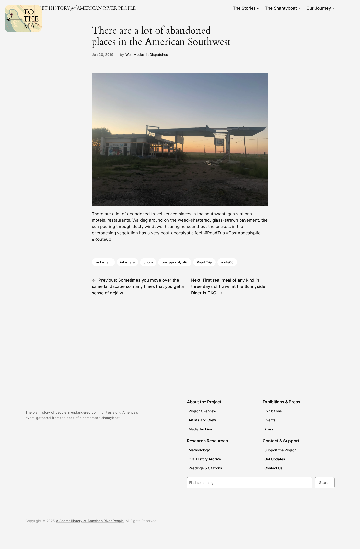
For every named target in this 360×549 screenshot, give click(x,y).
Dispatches (159, 54)
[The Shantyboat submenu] (299, 8)
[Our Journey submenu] (333, 8)
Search (324, 482)
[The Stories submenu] (258, 8)
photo (148, 262)
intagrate (127, 262)
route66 (227, 262)
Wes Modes (135, 54)
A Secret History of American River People (90, 521)
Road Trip (204, 262)
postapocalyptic (175, 262)
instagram (103, 262)
